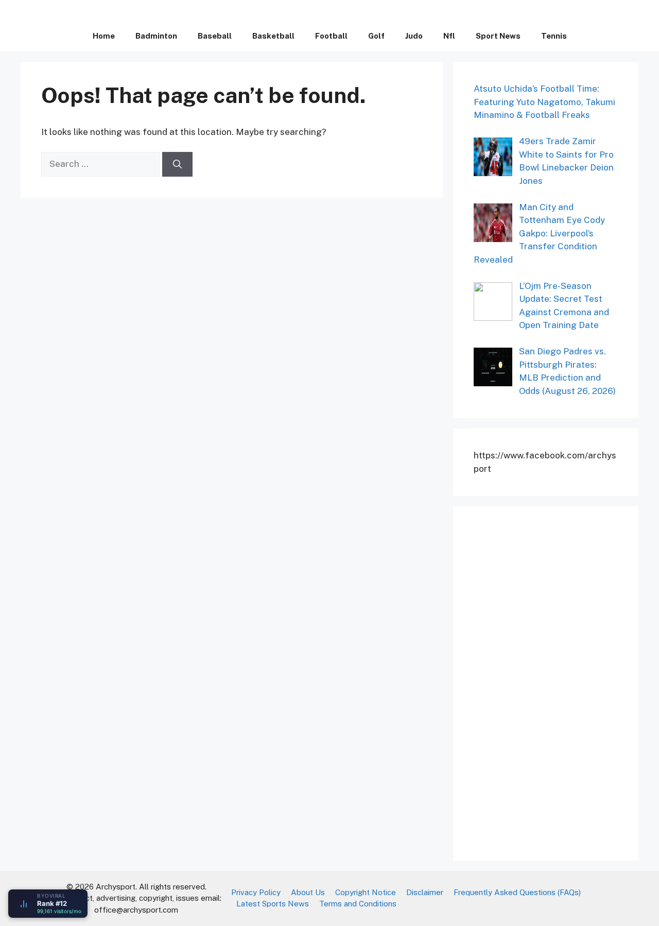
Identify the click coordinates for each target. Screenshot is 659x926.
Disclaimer (424, 892)
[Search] (177, 164)
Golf (376, 35)
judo (414, 35)
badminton (156, 35)
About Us (308, 892)
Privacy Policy (256, 892)
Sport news (498, 35)
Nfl (449, 35)
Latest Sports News (272, 903)
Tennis (554, 35)
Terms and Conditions (357, 903)
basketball (273, 35)
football (331, 35)
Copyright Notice (365, 892)
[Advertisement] (551, 681)
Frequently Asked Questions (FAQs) (517, 892)
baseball (215, 35)
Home (104, 35)
